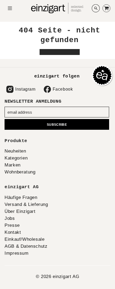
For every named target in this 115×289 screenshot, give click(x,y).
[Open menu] (10, 8)
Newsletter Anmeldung (33, 101)
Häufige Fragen (21, 197)
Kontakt (13, 232)
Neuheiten (15, 151)
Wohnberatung (20, 172)
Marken (13, 165)
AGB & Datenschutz (26, 246)
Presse (12, 225)
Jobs (10, 218)
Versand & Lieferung (26, 204)
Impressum (16, 253)
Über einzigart (20, 211)
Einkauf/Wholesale (24, 239)
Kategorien (16, 158)
